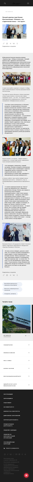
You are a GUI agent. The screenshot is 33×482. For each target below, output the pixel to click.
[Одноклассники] (22, 454)
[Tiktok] (7, 454)
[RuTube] (16, 454)
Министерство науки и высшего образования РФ (10, 459)
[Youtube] (13, 454)
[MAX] (5, 454)
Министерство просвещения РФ (11, 462)
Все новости (9, 11)
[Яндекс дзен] (19, 454)
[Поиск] (5, 3)
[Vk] (10, 454)
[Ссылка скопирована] (3, 43)
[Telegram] (25, 454)
